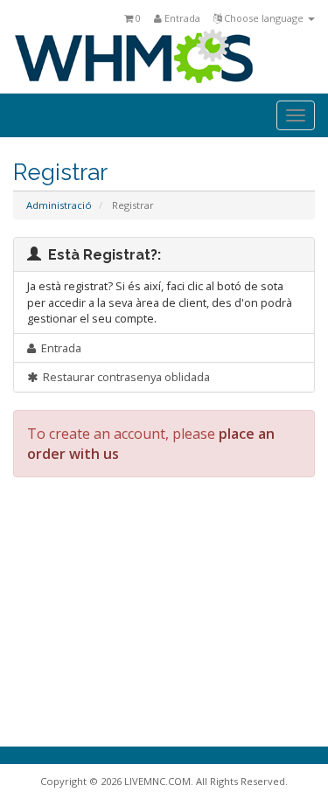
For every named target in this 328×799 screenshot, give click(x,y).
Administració (59, 205)
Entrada (181, 17)
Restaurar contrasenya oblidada (124, 377)
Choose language (263, 17)
